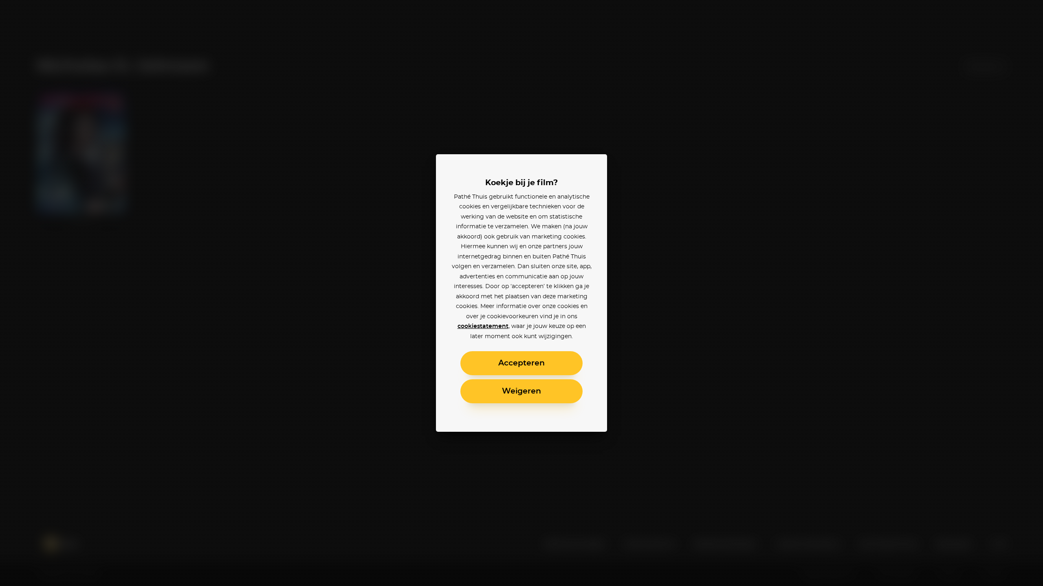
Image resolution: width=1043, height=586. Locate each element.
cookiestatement (483, 326)
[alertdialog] (521, 293)
